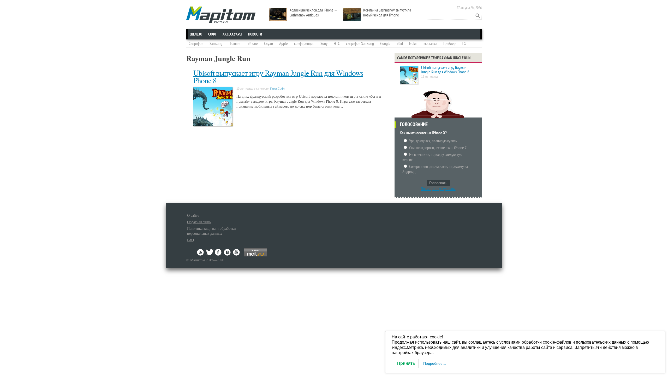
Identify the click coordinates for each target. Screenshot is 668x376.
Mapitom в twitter (210, 252)
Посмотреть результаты (438, 188)
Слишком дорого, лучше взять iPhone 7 (438, 147)
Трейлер (449, 43)
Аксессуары (232, 34)
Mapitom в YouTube (236, 252)
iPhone (253, 43)
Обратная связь (199, 221)
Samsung (216, 43)
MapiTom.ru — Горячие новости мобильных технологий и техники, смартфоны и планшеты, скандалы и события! (220, 15)
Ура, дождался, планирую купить (433, 141)
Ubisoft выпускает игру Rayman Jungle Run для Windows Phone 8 (278, 76)
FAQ (190, 239)
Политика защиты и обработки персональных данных (211, 231)
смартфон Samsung (360, 43)
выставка (430, 43)
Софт (212, 34)
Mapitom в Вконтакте (227, 252)
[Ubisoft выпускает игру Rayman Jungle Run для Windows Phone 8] (409, 75)
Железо (196, 34)
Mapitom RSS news (201, 252)
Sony (323, 43)
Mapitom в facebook (219, 252)
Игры (273, 88)
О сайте (193, 215)
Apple (283, 43)
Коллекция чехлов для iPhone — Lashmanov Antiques (313, 12)
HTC (337, 43)
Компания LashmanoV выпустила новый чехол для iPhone (387, 12)
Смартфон (196, 43)
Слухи (268, 43)
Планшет (235, 43)
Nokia (413, 43)
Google (385, 43)
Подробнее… (434, 363)
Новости (255, 34)
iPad (400, 43)
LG (464, 43)
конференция (304, 43)
